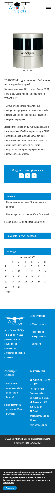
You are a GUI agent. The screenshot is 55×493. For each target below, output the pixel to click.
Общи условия (39, 324)
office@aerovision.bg (39, 416)
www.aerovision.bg (38, 425)
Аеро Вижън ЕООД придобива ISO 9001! (25, 222)
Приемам (10, 488)
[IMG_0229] (27, 51)
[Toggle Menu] (48, 7)
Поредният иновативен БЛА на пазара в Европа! (14, 390)
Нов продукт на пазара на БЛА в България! (27, 214)
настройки (8, 482)
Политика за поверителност (39, 334)
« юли (7, 291)
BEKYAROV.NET (34, 443)
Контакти (36, 343)
